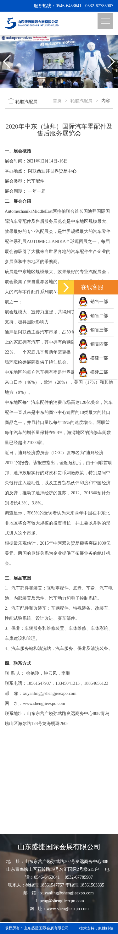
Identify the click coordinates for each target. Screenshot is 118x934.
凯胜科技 (105, 928)
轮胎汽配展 (81, 100)
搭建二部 (98, 372)
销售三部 (98, 329)
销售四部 (98, 344)
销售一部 (98, 301)
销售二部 (98, 315)
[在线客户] (66, 287)
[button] (49, 82)
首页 (57, 100)
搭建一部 (98, 358)
